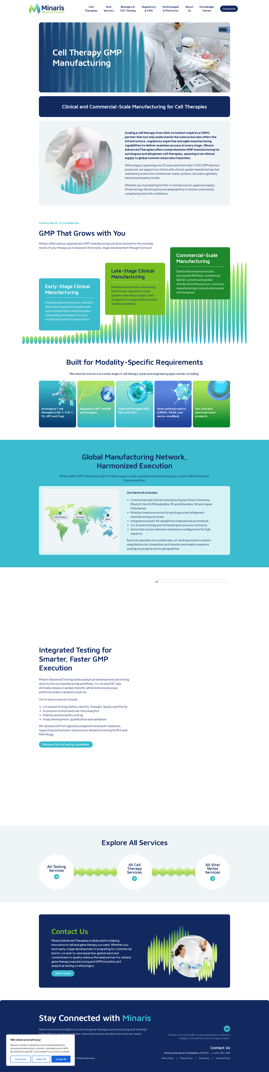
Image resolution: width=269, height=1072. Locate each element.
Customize (20, 1059)
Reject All (41, 1059)
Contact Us (229, 8)
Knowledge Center (207, 8)
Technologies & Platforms (170, 8)
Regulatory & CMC (149, 8)
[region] (40, 1050)
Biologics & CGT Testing (128, 8)
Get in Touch (63, 973)
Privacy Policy (186, 1058)
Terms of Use (168, 1058)
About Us (189, 8)
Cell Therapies (91, 8)
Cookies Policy (223, 1058)
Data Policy (204, 1058)
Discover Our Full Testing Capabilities (66, 744)
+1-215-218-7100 (220, 1052)
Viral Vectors (109, 8)
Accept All (61, 1059)
